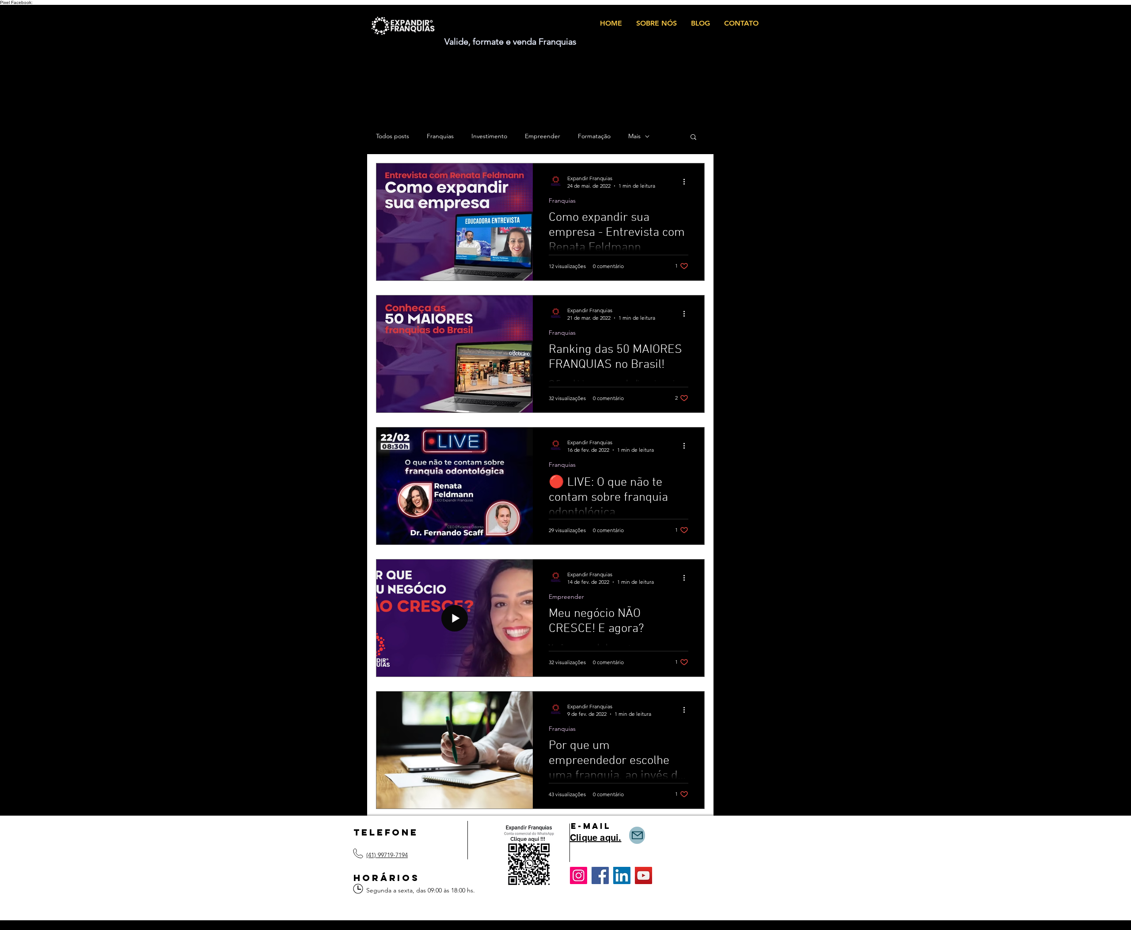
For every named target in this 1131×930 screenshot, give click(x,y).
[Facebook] (600, 875)
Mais (634, 136)
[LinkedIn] (621, 875)
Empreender (542, 136)
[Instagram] (578, 875)
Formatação (594, 136)
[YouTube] (643, 875)
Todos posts (392, 136)
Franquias (440, 136)
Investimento (489, 136)
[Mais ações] (687, 181)
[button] (693, 137)
